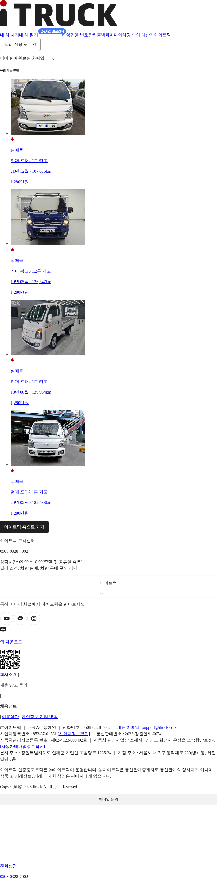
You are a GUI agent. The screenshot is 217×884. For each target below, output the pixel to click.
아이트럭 (162, 35)
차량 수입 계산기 (138, 35)
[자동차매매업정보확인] (22, 746)
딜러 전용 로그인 (20, 44)
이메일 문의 (108, 799)
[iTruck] (59, 25)
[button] (108, 586)
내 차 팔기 (28, 35)
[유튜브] (6, 624)
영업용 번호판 (79, 35)
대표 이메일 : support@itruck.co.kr (147, 727)
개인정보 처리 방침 (40, 717)
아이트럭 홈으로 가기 (24, 527)
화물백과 (101, 35)
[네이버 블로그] (108, 631)
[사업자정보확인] (74, 733)
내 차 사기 (9, 35)
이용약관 (10, 717)
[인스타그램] (33, 624)
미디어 (116, 35)
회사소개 (8, 674)
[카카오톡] (20, 624)
